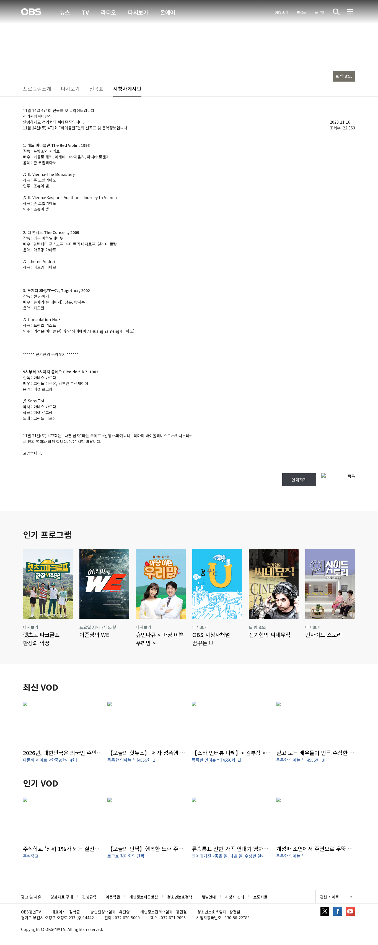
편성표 (301, 12)
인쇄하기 (299, 480)
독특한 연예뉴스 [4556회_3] (300, 760)
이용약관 (113, 897)
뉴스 (65, 12)
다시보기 (138, 12)
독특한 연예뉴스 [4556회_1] (132, 760)
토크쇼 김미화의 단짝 (125, 856)
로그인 (319, 12)
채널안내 (208, 897)
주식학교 (30, 856)
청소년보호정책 (179, 897)
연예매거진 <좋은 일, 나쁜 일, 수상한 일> (228, 856)
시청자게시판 (127, 88)
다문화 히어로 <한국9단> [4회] (50, 760)
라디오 (108, 12)
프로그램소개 (37, 88)
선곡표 (96, 88)
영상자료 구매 (61, 897)
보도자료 (260, 897)
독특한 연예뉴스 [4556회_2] (216, 760)
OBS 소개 (281, 12)
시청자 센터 (234, 897)
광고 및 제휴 (31, 897)
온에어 (167, 12)
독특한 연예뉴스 (290, 856)
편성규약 (89, 897)
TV (85, 12)
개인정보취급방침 (143, 897)
